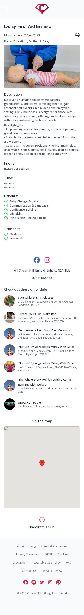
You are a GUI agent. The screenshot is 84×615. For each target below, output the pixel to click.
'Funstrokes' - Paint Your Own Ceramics (44, 330)
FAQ (68, 562)
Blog (33, 546)
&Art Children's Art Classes (35, 298)
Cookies (63, 554)
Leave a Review (52, 571)
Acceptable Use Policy (46, 562)
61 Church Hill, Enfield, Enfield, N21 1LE (42, 270)
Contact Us (29, 571)
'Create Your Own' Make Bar (37, 314)
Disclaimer (20, 562)
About (21, 546)
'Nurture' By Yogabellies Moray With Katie (46, 347)
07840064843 (42, 278)
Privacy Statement (28, 554)
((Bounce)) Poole (29, 402)
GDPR (49, 554)
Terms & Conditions (54, 546)
